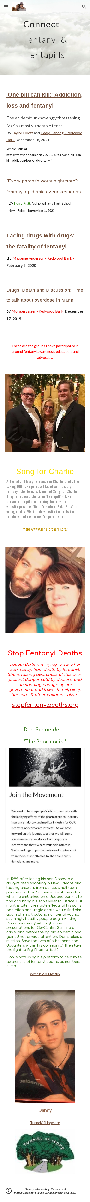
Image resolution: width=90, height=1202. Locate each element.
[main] (45, 37)
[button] (6, 6)
